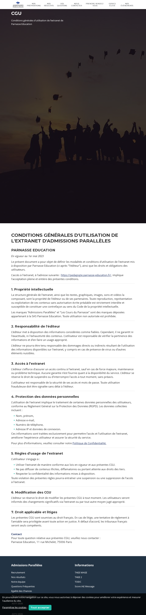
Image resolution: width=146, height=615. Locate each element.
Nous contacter (76, 5)
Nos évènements (127, 5)
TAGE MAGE (81, 572)
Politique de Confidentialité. (89, 443)
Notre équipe (18, 581)
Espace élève (112, 5)
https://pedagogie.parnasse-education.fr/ (86, 275)
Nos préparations (34, 5)
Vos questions (62, 5)
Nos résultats (49, 5)
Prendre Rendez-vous (95, 5)
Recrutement (18, 572)
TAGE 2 (78, 577)
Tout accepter (40, 607)
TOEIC (78, 581)
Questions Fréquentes (23, 586)
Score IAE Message (84, 586)
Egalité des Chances (21, 591)
